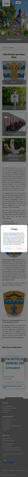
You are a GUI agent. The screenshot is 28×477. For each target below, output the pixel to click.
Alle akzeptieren (8, 248)
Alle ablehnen (19, 248)
